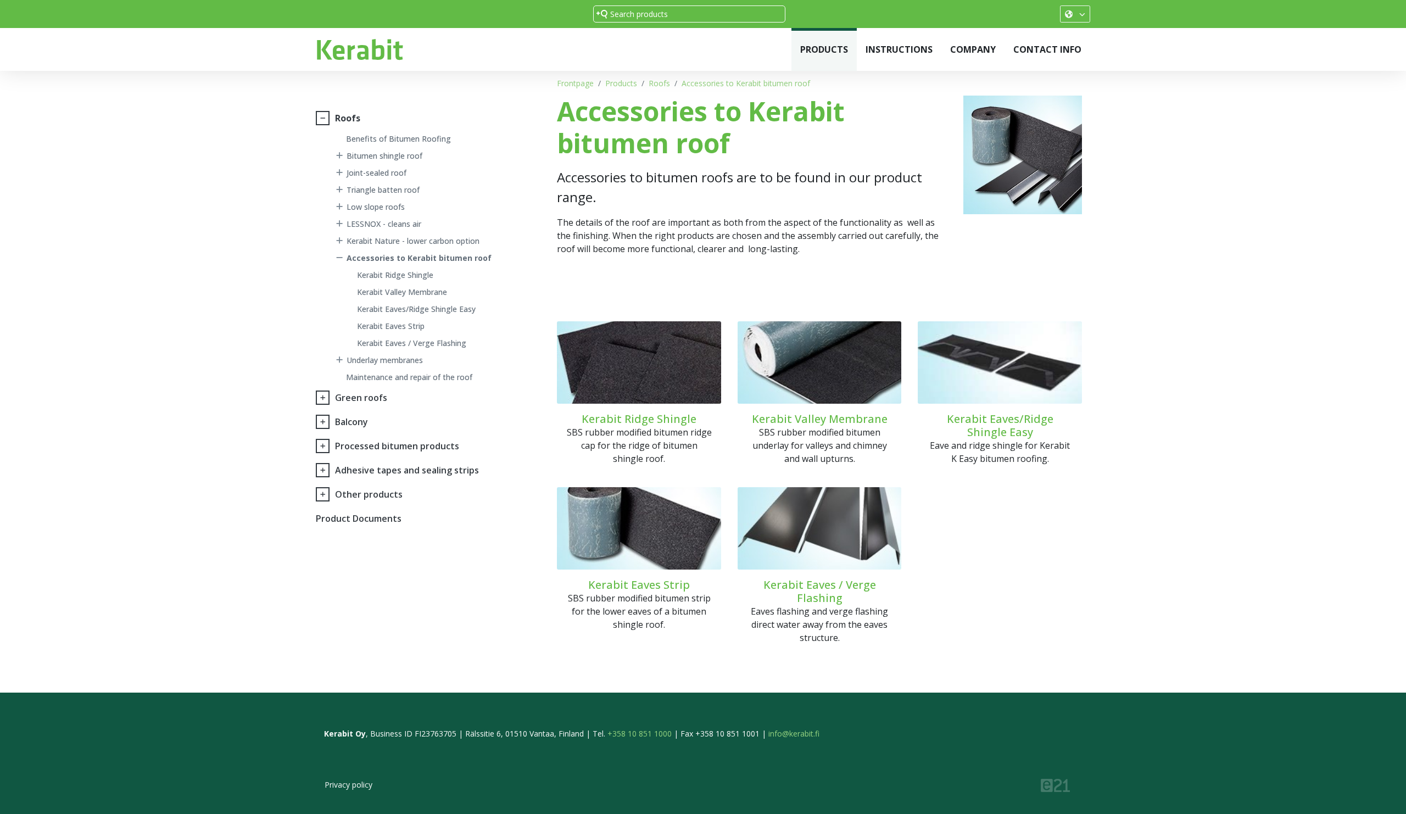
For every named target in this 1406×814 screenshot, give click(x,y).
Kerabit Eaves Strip (391, 326)
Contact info (1047, 49)
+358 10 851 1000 (639, 733)
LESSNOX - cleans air (384, 224)
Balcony (351, 422)
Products (824, 49)
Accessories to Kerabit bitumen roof (746, 83)
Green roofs (361, 398)
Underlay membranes (385, 360)
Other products (369, 494)
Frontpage (575, 83)
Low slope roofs (376, 207)
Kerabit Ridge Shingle (395, 275)
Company (973, 49)
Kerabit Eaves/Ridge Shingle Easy (416, 309)
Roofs (659, 83)
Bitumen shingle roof (384, 155)
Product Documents (358, 518)
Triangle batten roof (383, 190)
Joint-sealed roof (376, 173)
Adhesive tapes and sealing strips (407, 470)
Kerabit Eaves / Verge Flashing (411, 343)
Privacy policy (348, 784)
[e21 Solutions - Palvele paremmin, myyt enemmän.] (1055, 784)
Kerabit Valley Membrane (402, 292)
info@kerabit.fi (793, 733)
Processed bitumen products (397, 446)
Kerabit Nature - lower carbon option (413, 241)
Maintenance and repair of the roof (409, 377)
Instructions (899, 49)
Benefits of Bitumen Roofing (398, 138)
